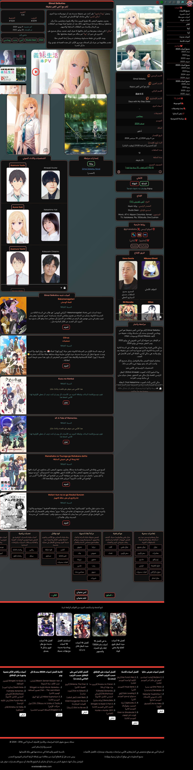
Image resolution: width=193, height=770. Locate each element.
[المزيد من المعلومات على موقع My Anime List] (145, 235)
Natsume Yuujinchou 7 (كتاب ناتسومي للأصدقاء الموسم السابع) (152, 697)
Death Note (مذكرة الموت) (12, 687)
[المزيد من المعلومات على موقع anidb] (139, 235)
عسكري (48, 556)
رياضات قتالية (17, 550)
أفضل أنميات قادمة (130, 672)
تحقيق (93, 559)
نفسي (79, 566)
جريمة (79, 559)
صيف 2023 (185, 58)
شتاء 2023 (185, 52)
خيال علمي (124, 547)
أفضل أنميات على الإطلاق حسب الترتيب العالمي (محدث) (104, 675)
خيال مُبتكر (155, 578)
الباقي (161, 711)
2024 (41, 40)
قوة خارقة (48, 550)
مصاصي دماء (79, 572)
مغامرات (156, 553)
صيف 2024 (139, 123)
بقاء (79, 553)
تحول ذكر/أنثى (155, 572)
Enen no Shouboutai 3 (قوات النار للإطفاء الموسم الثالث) (127, 715)
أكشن (63, 550)
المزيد (66, 327)
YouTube (143, 246)
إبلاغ (66, 403)
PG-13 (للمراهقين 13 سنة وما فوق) (139, 167)
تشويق (79, 547)
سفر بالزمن (141, 553)
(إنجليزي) (143, 240)
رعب (93, 566)
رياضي (32, 550)
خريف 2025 (185, 94)
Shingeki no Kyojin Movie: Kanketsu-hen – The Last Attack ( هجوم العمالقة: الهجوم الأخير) (44, 690)
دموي (94, 572)
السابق (109, 595)
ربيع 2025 (186, 87)
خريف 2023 (185, 61)
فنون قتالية (62, 556)
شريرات (93, 578)
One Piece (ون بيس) (153, 687)
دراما (93, 547)
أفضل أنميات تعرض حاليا (153, 672)
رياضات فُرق (17, 556)
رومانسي (139, 116)
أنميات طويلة (185, 20)
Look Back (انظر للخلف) (76, 697)
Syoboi (134, 246)
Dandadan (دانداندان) (152, 690)
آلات (110, 547)
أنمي (21, 40)
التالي (54, 595)
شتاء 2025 (185, 84)
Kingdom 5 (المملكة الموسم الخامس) (45, 710)
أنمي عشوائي (81, 592)
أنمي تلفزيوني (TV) (137, 201)
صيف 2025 (185, 90)
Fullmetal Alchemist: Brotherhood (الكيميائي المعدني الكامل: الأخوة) (104, 694)
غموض (93, 553)
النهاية (134, 183)
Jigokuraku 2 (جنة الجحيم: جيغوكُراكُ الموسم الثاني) (128, 706)
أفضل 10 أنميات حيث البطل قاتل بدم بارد (81, 646)
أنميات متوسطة (184, 17)
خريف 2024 (185, 78)
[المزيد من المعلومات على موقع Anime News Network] (133, 235)
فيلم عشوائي (81, 598)
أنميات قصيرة (185, 14)
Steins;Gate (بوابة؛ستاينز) (103, 700)
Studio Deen (31, 40)
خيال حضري (141, 547)
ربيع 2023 (186, 55)
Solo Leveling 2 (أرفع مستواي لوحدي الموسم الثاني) (127, 696)
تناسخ (141, 559)
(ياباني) (132, 240)
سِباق (31, 556)
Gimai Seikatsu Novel (91, 169)
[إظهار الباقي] (139, 316)
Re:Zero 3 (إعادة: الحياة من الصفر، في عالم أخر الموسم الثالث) (150, 680)
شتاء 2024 (185, 68)
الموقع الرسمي (146, 229)
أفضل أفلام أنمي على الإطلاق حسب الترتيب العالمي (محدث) (78, 675)
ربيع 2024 (186, 71)
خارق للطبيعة (155, 566)
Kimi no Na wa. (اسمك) (76, 707)
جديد (15, 40)
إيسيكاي (155, 559)
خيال (155, 547)
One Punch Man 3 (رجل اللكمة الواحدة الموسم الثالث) (126, 680)
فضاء (110, 553)
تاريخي (141, 566)
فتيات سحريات (141, 572)
